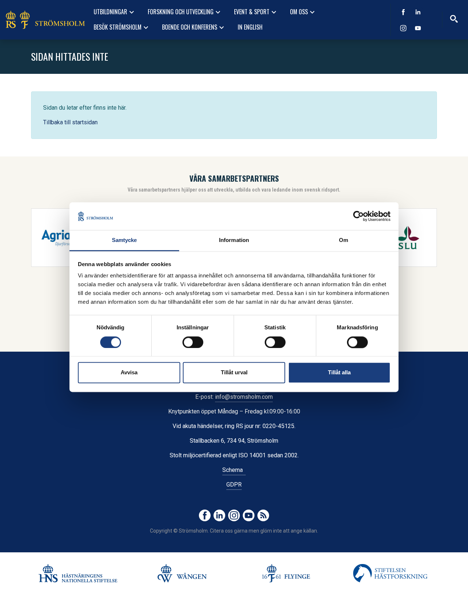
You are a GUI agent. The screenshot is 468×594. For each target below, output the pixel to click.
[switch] (192, 342)
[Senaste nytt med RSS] (263, 515)
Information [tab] (234, 240)
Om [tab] (343, 240)
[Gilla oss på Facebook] (403, 12)
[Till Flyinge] (286, 573)
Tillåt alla (339, 373)
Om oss (303, 12)
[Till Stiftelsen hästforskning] (77, 573)
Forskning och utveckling (185, 12)
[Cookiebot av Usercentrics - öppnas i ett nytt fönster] (358, 216)
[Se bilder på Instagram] (403, 28)
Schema (234, 469)
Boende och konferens (194, 27)
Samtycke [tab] (124, 240)
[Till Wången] (182, 573)
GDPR (234, 484)
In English (250, 27)
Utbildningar (115, 12)
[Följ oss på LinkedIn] (418, 12)
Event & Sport (256, 12)
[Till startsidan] (45, 20)
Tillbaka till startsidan (70, 122)
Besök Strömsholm (122, 27)
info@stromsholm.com (244, 396)
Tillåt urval (234, 373)
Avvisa (129, 373)
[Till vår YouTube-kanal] (418, 28)
